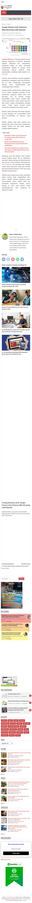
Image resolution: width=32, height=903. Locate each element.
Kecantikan (5, 729)
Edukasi (22, 720)
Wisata (18, 735)
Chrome (4, 92)
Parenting (12, 732)
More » (3, 774)
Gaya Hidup (26, 723)
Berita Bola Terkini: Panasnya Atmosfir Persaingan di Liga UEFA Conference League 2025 (15, 137)
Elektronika (5, 723)
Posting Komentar (19, 35)
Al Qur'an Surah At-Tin (14, 694)
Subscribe (16, 853)
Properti (19, 732)
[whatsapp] (17, 259)
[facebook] (3, 259)
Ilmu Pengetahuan (13, 726)
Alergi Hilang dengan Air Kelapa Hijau (18, 701)
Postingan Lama (26, 564)
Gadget (19, 723)
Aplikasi (4, 720)
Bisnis (16, 720)
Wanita (12, 735)
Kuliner (20, 729)
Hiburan (4, 726)
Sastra (26, 732)
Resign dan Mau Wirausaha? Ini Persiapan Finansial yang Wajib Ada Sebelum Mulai (11, 633)
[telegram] (22, 259)
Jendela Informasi (8, 59)
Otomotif (4, 732)
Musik (26, 729)
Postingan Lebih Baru (7, 564)
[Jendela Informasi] (6, 7)
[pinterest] (13, 259)
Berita (10, 720)
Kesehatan (13, 729)
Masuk (24, 900)
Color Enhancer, (7, 164)
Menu (3, 12)
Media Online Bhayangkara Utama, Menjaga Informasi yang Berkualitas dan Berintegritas (16, 143)
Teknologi (4, 735)
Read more (9, 621)
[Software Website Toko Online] (9, 686)
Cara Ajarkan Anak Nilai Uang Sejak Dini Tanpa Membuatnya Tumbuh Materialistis (12, 624)
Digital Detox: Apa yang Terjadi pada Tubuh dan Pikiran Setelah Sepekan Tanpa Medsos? (13, 616)
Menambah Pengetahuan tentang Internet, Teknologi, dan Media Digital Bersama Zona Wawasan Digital (17, 149)
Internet (23, 726)
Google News (5, 568)
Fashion (13, 723)
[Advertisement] (16, 658)
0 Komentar (16, 757)
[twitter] (8, 259)
